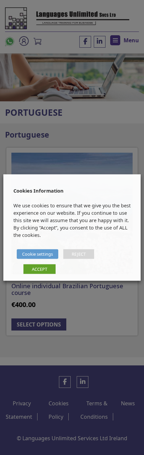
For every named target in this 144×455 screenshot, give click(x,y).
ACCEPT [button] (39, 269)
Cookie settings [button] (37, 254)
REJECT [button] (79, 254)
